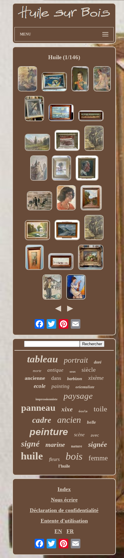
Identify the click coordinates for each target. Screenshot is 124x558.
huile (32, 456)
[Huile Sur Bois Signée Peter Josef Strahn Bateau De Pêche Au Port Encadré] (67, 141)
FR (70, 531)
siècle (89, 369)
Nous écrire (64, 500)
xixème (96, 378)
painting (60, 386)
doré (97, 362)
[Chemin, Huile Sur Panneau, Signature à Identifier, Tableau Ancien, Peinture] (91, 198)
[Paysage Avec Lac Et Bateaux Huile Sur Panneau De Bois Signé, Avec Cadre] (67, 230)
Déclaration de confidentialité (64, 510)
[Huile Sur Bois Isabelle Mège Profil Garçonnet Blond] (34, 109)
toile (100, 409)
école (83, 411)
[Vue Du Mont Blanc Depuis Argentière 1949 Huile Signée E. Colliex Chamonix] (37, 143)
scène (79, 434)
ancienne (35, 378)
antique (55, 370)
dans (56, 378)
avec (95, 435)
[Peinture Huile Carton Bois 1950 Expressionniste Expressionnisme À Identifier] (94, 139)
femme (98, 458)
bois (74, 456)
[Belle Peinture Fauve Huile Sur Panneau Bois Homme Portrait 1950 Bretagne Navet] (52, 288)
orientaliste (85, 387)
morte (37, 371)
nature (76, 446)
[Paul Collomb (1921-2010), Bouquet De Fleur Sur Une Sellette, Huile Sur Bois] (34, 258)
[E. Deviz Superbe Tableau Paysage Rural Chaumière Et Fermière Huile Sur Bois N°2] (61, 169)
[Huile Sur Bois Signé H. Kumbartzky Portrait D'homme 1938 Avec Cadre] (87, 169)
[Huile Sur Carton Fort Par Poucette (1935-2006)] (54, 82)
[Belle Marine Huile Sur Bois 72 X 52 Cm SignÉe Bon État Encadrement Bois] (61, 113)
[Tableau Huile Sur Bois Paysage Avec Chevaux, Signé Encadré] (91, 116)
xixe (67, 409)
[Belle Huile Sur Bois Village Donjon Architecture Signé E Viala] (39, 169)
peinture (48, 431)
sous (73, 371)
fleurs (54, 459)
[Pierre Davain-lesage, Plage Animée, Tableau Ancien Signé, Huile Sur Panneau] (61, 262)
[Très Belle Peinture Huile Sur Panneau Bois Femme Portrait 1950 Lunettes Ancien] (66, 198)
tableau (42, 359)
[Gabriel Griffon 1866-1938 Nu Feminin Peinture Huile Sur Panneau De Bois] (102, 79)
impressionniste (46, 399)
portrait (76, 360)
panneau (38, 407)
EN (58, 531)
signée (97, 444)
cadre (41, 420)
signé (30, 443)
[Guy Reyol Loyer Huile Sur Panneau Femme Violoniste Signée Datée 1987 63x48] (76, 288)
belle (91, 422)
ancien (69, 420)
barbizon (74, 379)
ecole (39, 386)
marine (55, 444)
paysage (78, 396)
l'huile (64, 466)
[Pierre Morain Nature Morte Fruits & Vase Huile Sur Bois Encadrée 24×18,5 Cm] (90, 258)
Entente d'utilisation (64, 521)
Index (64, 489)
